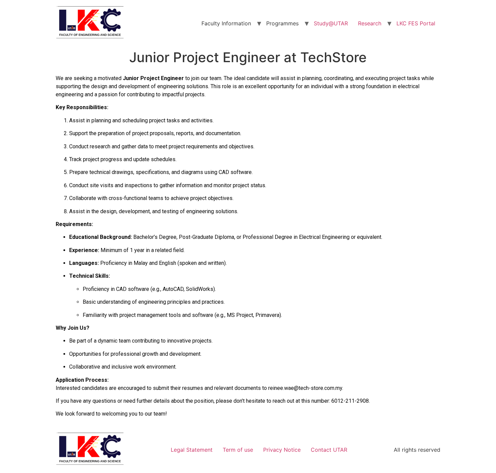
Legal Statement (192, 449)
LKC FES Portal (415, 23)
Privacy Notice (282, 449)
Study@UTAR (331, 23)
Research (369, 23)
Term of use (238, 449)
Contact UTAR (329, 449)
